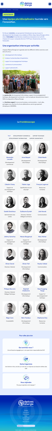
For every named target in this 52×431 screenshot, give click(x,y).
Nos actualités (26, 419)
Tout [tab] (9, 135)
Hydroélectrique (26, 417)
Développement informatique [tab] (18, 138)
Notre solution (26, 412)
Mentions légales (18, 430)
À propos (9, 9)
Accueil (4, 9)
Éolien (26, 416)
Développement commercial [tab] (21, 135)
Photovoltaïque (26, 414)
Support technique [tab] (38, 135)
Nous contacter (26, 421)
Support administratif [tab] (36, 138)
